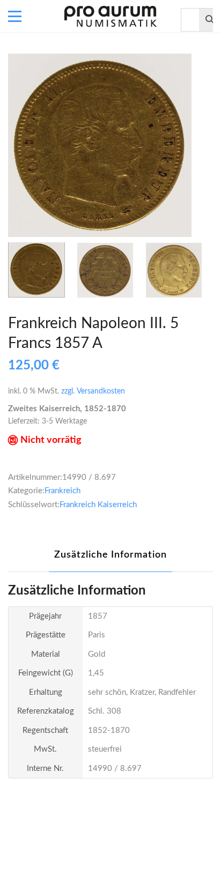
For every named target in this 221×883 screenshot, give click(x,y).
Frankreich (62, 491)
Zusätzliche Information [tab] (110, 555)
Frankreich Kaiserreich (98, 505)
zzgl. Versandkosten (93, 391)
